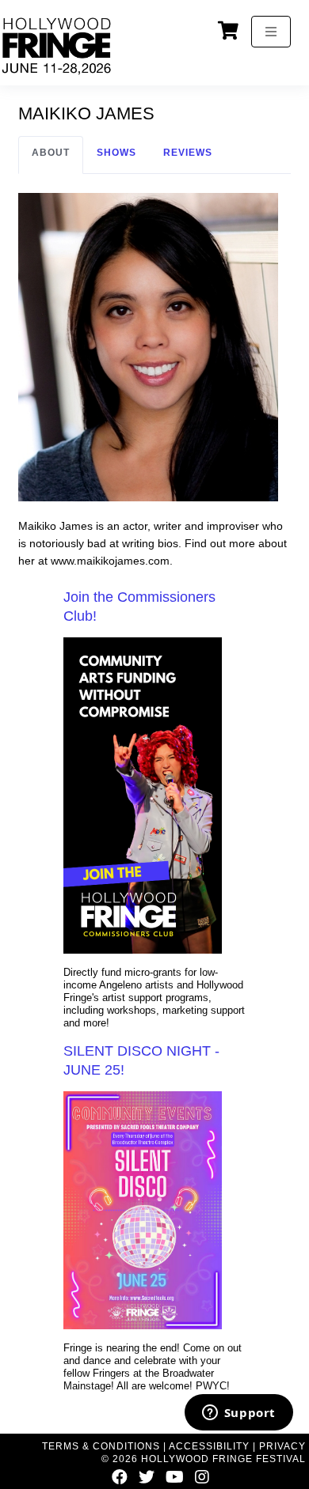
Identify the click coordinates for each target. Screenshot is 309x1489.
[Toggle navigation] (271, 31)
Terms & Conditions (101, 1446)
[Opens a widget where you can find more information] (238, 1414)
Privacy (282, 1446)
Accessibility (209, 1446)
